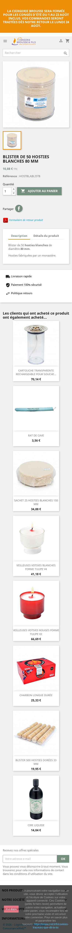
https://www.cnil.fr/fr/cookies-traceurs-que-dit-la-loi (51, 926)
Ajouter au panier (39, 191)
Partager (19, 208)
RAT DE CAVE (36, 435)
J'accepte (11, 909)
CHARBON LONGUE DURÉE (36, 695)
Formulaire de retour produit (25, 220)
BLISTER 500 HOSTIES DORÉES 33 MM (36, 762)
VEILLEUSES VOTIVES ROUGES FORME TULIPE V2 (36, 632)
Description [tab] (19, 236)
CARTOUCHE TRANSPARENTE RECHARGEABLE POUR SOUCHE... (36, 372)
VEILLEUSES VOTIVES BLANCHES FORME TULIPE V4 (36, 567)
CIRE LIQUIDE (36, 825)
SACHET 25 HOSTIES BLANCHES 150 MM (36, 502)
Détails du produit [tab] (46, 236)
